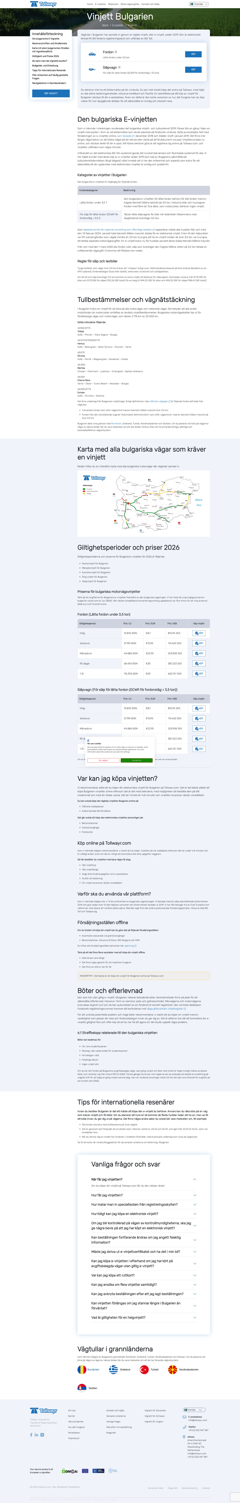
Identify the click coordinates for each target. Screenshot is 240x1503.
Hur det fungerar (76, 1427)
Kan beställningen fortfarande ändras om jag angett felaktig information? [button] (136, 1239)
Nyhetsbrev (74, 1432)
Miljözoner (113, 4)
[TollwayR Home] (43, 4)
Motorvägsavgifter (130, 4)
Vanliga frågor (113, 1421)
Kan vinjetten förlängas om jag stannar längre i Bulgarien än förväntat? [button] (135, 1305)
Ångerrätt (173, 1488)
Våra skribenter (76, 1421)
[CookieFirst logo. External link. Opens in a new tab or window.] (88, 740)
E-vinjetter (100, 4)
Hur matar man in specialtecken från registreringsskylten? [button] (134, 1204)
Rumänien (116, 423)
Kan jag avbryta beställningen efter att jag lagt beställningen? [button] (137, 1294)
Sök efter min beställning (119, 1427)
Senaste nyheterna (116, 1416)
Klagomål (111, 1432)
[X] (42, 1435)
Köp (201, 633)
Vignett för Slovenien (155, 1410)
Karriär (71, 1416)
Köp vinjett (51, 93)
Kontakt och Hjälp (150, 4)
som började (124, 135)
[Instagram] (36, 1435)
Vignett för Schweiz (155, 1416)
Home (105, 25)
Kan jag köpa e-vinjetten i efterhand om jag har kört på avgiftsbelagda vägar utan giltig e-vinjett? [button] (132, 1263)
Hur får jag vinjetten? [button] (107, 1195)
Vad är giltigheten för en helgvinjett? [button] (118, 1317)
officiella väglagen (159, 401)
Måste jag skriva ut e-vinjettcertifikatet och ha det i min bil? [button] (135, 1252)
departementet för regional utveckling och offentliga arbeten (117, 229)
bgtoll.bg (129, 945)
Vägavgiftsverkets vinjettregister (165, 1008)
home (90, 4)
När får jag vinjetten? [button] (106, 1179)
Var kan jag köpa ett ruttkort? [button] (113, 1275)
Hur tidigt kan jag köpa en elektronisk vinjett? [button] (124, 1214)
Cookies (206, 1488)
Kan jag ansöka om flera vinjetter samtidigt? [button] (124, 1285)
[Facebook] (31, 1435)
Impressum (73, 1438)
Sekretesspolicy (190, 1488)
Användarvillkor (156, 1488)
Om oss (72, 1410)
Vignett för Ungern (154, 1421)
